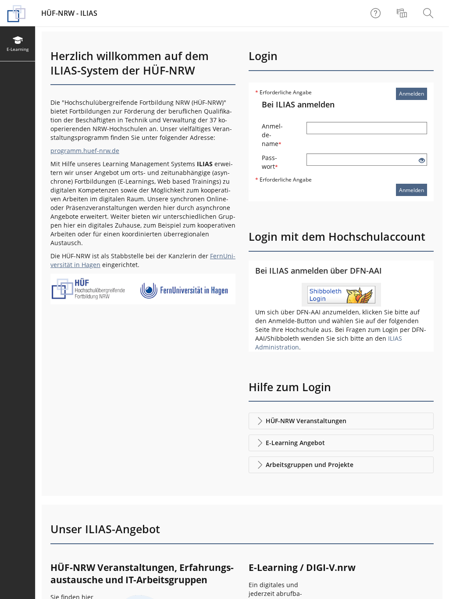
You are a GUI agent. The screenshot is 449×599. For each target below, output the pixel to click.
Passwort (270, 162)
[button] (341, 421)
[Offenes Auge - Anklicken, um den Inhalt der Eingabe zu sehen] (422, 161)
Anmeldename (272, 135)
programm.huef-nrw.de (84, 150)
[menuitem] (403, 13)
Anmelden (411, 93)
